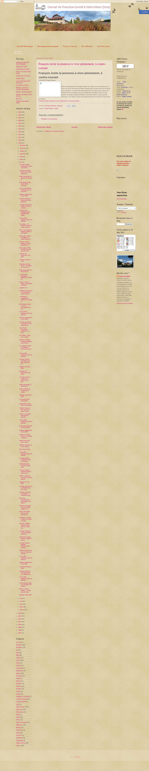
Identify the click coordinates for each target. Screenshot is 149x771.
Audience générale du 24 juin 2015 (25, 195)
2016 (19, 140)
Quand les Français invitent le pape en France (25, 538)
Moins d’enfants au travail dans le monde (25, 390)
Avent (18, 652)
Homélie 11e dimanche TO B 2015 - (24, 372)
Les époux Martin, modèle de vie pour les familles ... (25, 166)
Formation (19, 676)
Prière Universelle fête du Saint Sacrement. (24, 513)
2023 (19, 120)
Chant (18, 663)
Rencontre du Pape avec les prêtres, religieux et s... (25, 507)
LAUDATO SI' (23, 288)
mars (21, 604)
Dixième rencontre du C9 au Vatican (25, 445)
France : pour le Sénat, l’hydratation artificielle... (25, 283)
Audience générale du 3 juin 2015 (25, 563)
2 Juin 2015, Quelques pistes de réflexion (25, 578)
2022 (19, 123)
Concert (18, 665)
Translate (123, 212)
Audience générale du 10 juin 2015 (25, 431)
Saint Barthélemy (122, 199)
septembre (23, 154)
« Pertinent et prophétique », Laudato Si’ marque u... (25, 299)
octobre (22, 151)
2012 (19, 619)
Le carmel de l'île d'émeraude (24, 400)
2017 (19, 137)
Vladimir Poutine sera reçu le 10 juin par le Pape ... (25, 552)
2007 (19, 633)
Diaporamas (19, 670)
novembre (23, 148)
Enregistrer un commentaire (49, 119)
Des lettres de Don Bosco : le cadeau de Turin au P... (25, 265)
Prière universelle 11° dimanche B (25, 385)
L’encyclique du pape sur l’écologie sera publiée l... (25, 584)
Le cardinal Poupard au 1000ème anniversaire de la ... (25, 348)
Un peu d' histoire (70, 46)
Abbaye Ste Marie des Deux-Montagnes (22, 63)
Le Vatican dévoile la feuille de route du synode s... (25, 206)
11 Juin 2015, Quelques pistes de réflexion (25, 421)
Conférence (19, 668)
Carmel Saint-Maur (124, 276)
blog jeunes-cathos (21, 66)
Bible (17, 655)
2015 (19, 143)
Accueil (74, 127)
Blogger (77, 757)
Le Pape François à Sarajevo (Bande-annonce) (25, 532)
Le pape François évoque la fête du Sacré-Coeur (25, 471)
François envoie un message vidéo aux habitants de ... (25, 572)
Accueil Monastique (25, 46)
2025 (19, 115)
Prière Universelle (21, 722)
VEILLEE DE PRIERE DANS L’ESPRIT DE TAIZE (24, 213)
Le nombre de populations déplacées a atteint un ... (25, 277)
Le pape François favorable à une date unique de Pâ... (24, 361)
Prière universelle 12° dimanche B (25, 270)
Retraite (18, 727)
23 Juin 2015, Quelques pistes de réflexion (25, 219)
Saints (18, 733)
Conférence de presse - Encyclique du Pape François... (25, 292)
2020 (19, 129)
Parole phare (20, 712)
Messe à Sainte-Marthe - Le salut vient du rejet (25, 590)
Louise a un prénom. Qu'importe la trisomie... (25, 415)
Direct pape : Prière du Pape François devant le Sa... (25, 249)
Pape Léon (19, 709)
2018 (19, 134)
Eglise (18, 673)
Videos (56, 108)
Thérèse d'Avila (20, 743)
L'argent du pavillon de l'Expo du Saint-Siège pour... (25, 172)
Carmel (18, 660)
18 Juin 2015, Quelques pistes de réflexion (25, 313)
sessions (18, 735)
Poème (18, 717)
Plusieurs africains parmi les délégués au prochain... (25, 341)
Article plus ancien (105, 127)
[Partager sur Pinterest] (75, 106)
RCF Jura (19, 98)
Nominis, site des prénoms (24, 92)
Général (18, 678)
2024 (19, 117)
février (22, 607)
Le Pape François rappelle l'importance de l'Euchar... (24, 545)
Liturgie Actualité (21, 701)
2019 (19, 132)
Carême (18, 658)
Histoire (18, 681)
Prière (18, 720)
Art (17, 650)
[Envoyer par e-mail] (67, 106)
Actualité (18, 645)
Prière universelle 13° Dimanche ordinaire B (25, 178)
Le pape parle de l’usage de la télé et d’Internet (25, 459)
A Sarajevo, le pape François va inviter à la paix (25, 519)
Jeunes (18, 691)
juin (21, 162)
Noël (17, 704)
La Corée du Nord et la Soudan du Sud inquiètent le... (25, 323)
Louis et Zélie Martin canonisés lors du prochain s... (25, 190)
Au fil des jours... (104, 46)
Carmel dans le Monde (22, 69)
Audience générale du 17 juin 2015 (25, 318)
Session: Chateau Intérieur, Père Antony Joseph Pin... (24, 526)
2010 (19, 624)
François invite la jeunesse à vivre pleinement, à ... (25, 243)
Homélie (18, 683)
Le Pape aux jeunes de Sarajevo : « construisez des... (25, 493)
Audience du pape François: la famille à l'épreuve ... (25, 436)
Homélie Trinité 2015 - (25, 595)
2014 (19, 613)
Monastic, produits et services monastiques (22, 88)
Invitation (18, 689)
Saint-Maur (19, 730)
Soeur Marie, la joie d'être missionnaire (25, 404)
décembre (23, 145)
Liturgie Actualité (22, 696)
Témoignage (19, 740)
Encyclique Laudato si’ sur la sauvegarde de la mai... (25, 306)
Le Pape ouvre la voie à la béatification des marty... (25, 488)
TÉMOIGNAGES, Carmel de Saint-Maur (25, 465)
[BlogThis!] (69, 106)
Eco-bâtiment (87, 46)
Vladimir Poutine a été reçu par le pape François (24, 409)
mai (21, 598)
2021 (19, 126)
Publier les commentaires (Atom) (54, 131)
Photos (18, 714)
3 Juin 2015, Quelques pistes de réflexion (25, 558)
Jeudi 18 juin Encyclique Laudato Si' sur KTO (24, 330)
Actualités (19, 647)
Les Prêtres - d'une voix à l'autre (24, 336)
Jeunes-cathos (20, 78)
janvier (22, 609)
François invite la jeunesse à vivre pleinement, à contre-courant (59, 101)
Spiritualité (19, 738)
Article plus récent (43, 127)
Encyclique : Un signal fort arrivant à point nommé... (25, 225)
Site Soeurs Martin (24, 449)
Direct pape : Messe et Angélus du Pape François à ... (25, 237)
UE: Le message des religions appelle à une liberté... (25, 231)
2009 (19, 627)
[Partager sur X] (71, 106)
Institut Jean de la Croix (23, 76)
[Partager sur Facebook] (73, 106)
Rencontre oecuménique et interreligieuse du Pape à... (25, 500)
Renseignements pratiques (48, 46)
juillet (21, 159)
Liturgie (18, 694)
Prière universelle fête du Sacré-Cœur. (25, 426)
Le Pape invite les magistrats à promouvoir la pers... (24, 379)
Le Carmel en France (22, 85)
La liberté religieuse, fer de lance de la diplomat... (25, 200)
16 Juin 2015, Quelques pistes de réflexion (25, 355)
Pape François (49, 108)
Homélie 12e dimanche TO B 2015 (24, 255)
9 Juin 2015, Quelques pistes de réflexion (25, 453)
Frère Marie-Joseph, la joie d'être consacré (25, 184)
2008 (19, 630)
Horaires (18, 686)
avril (21, 601)
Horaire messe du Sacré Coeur (24, 441)
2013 (19, 616)
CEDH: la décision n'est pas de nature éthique (25, 477)
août (21, 156)
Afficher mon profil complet (124, 303)
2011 (19, 621)
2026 (19, 112)
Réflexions (19, 725)
